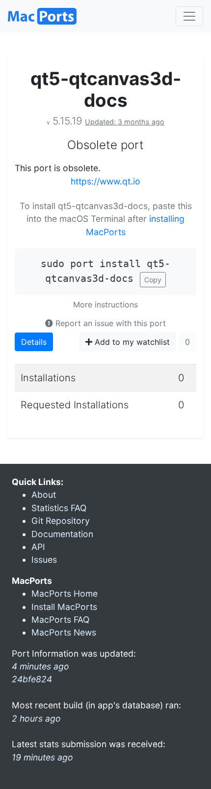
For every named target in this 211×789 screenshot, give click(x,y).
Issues (44, 559)
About (43, 494)
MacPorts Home (64, 593)
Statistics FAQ (58, 508)
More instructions (105, 304)
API (38, 547)
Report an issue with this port (109, 323)
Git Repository (60, 521)
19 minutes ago (42, 757)
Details (34, 342)
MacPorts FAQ (60, 619)
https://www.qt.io (105, 181)
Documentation (62, 534)
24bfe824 (32, 679)
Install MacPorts (64, 607)
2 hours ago (36, 718)
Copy (152, 279)
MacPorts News (63, 632)
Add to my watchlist (131, 342)
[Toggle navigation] (189, 16)
